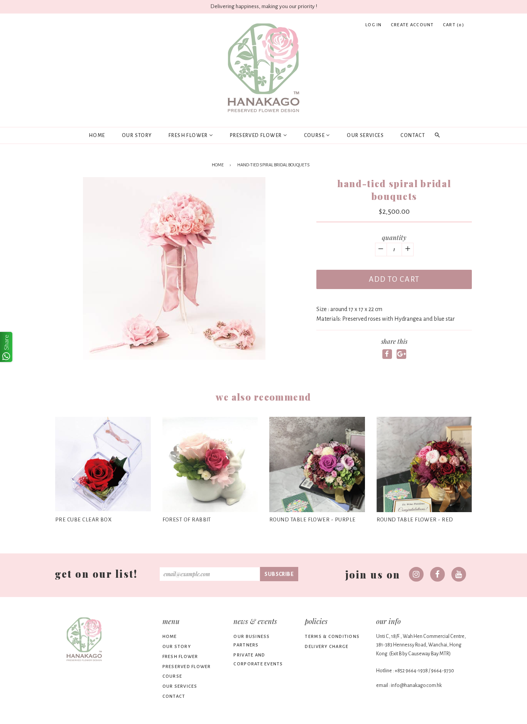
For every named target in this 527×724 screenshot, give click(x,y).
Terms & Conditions (332, 636)
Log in (373, 24)
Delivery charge (326, 646)
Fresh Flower (189, 135)
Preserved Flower (256, 135)
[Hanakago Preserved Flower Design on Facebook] (437, 574)
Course (315, 135)
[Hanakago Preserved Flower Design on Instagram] (416, 574)
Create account (412, 24)
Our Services (365, 135)
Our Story (137, 135)
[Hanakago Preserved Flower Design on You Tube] (458, 574)
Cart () (453, 24)
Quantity (394, 237)
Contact (412, 135)
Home (97, 135)
